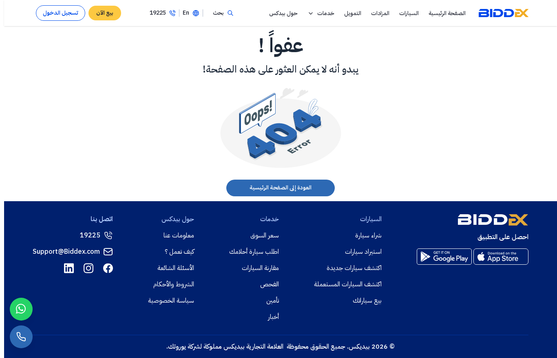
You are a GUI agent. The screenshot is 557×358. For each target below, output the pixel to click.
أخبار (273, 317)
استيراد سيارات (363, 252)
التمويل (352, 13)
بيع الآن (104, 13)
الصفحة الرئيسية (447, 13)
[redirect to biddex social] (108, 268)
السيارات (409, 13)
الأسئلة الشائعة (175, 268)
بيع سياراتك (367, 300)
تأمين (272, 300)
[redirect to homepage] (503, 13)
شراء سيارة (368, 235)
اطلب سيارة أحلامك (254, 252)
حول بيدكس (283, 13)
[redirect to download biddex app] (500, 256)
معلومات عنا (179, 235)
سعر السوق (264, 235)
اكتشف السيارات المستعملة (348, 284)
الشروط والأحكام (173, 284)
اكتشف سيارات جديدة (354, 268)
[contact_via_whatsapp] (21, 309)
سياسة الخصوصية (171, 300)
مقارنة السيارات (260, 268)
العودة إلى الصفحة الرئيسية (281, 187)
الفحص (269, 284)
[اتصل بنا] (21, 336)
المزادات (380, 13)
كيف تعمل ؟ (179, 252)
